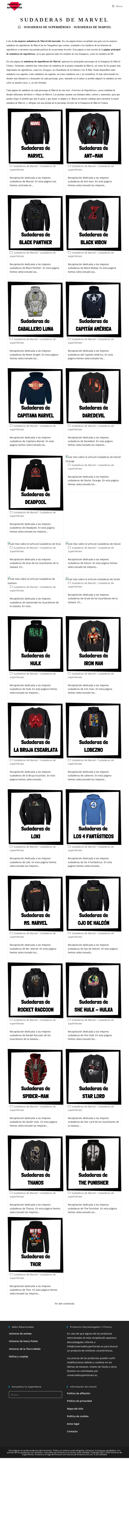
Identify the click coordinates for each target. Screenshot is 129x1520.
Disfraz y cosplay (18, 1356)
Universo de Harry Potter (23, 1341)
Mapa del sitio (75, 1408)
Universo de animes (20, 1333)
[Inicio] (19, 27)
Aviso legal (73, 1423)
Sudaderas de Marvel (92, 27)
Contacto (72, 1431)
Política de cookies (78, 1416)
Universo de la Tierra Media (24, 1348)
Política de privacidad (79, 1400)
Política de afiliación (78, 1393)
